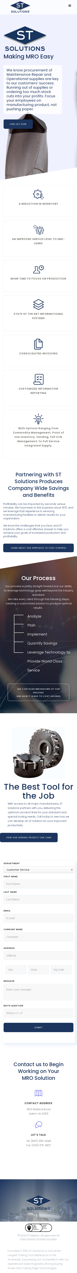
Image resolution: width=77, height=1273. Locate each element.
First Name (11, 876)
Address (9, 948)
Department (12, 863)
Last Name (10, 892)
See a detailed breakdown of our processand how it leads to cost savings (38, 692)
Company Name (13, 929)
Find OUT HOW (18, 124)
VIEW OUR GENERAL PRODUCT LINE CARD (28, 837)
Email (7, 911)
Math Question (13, 1006)
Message (9, 981)
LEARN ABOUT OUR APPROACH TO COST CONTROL (38, 547)
